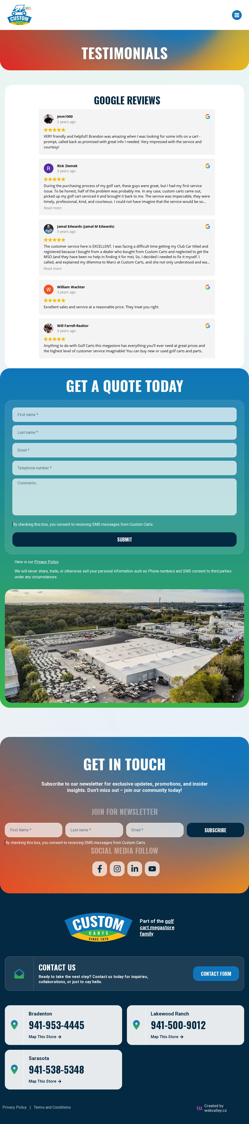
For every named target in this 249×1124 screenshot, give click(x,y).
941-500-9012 (178, 1024)
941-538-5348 (56, 1069)
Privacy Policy (14, 1107)
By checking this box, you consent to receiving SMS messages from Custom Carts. (75, 842)
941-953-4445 (56, 1024)
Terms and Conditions (52, 1107)
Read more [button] (53, 208)
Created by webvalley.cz (215, 1108)
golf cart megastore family (157, 927)
